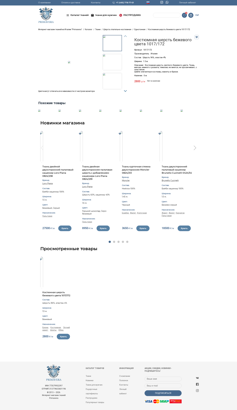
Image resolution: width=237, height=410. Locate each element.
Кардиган (180, 213)
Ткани (88, 376)
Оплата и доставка (70, 2)
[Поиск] (155, 15)
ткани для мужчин (106, 15)
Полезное (123, 380)
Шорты (53, 330)
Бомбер (125, 213)
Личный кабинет (187, 2)
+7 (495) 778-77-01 (125, 2)
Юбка (61, 330)
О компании (44, 2)
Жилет (133, 213)
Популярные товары (95, 402)
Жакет (165, 213)
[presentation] (41, 148)
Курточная (142, 213)
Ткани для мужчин (94, 385)
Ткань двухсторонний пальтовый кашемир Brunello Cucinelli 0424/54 (177, 169)
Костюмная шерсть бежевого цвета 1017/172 (56, 294)
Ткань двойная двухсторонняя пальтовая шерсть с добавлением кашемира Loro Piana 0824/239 (97, 172)
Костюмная (55, 327)
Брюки (45, 327)
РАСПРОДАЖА (132, 15)
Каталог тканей (79, 15)
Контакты (95, 2)
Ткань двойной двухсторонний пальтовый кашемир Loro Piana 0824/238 (57, 171)
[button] (110, 242)
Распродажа (91, 398)
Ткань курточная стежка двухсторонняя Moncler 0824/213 (136, 169)
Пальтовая (47, 216)
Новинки (89, 380)
